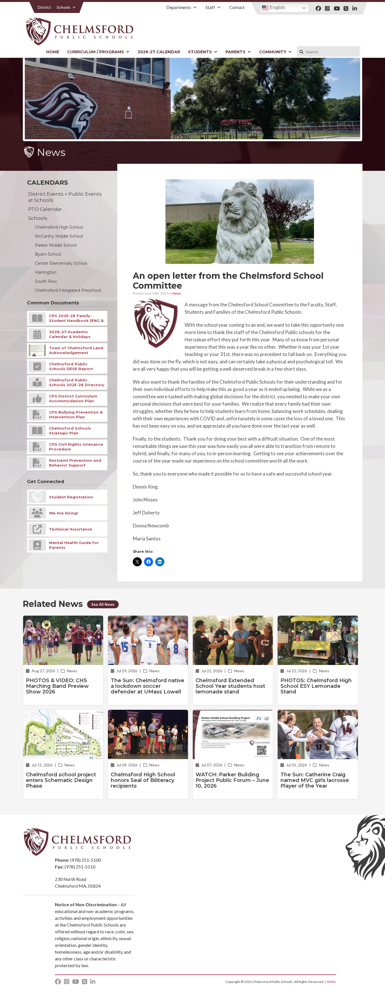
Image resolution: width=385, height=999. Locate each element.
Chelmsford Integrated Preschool (68, 290)
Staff (210, 7)
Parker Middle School (56, 245)
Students (200, 51)
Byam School (48, 254)
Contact (237, 7)
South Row (46, 281)
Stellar (331, 982)
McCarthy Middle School (59, 236)
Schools (63, 7)
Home (52, 51)
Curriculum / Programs (95, 51)
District (44, 7)
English (277, 7)
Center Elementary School (61, 263)
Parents (235, 51)
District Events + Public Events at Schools (65, 197)
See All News (102, 604)
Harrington (45, 272)
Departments (178, 7)
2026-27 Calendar (159, 51)
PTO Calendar (45, 209)
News (176, 293)
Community (272, 51)
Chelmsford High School (59, 227)
